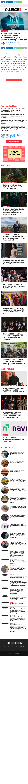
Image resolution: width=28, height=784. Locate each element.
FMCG (2, 135)
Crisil (17, 134)
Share (10, 2)
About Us (6, 646)
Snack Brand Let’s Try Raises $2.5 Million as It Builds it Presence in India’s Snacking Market (13, 110)
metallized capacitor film (10, 135)
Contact (12, 646)
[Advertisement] (14, 719)
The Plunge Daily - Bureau (14, 42)
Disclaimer (17, 647)
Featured (21, 134)
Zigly (10, 137)
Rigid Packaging (9, 136)
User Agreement (20, 646)
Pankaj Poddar (20, 135)
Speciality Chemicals (18, 136)
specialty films (4, 137)
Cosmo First (13, 134)
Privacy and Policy (8, 647)
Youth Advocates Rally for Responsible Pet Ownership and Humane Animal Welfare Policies (14, 122)
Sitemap (23, 647)
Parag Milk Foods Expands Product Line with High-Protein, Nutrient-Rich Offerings (13, 116)
